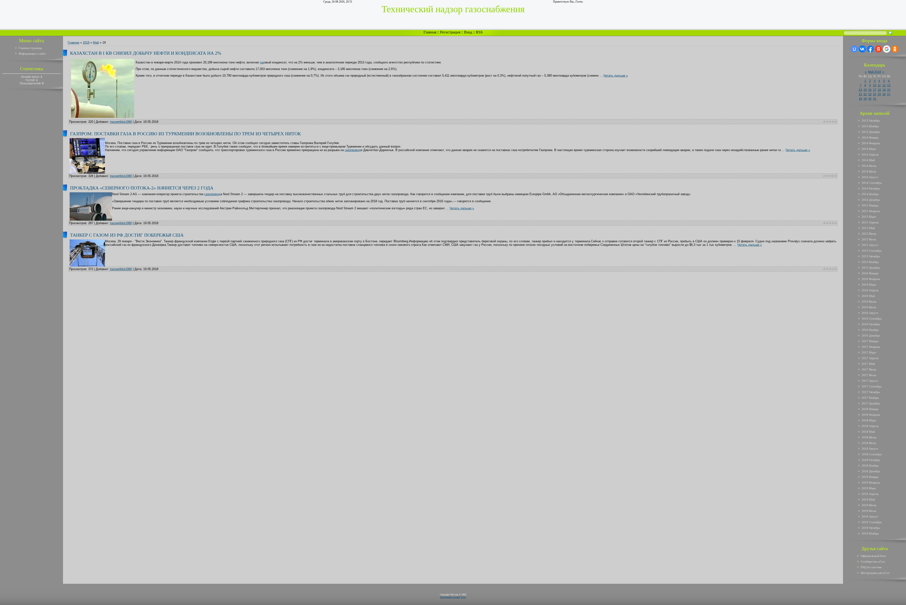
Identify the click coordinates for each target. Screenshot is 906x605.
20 (888, 89)
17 (874, 89)
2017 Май (868, 364)
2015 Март (869, 216)
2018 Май (868, 431)
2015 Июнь (869, 233)
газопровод (353, 150)
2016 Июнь (869, 301)
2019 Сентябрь (872, 522)
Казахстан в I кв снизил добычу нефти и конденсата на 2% (145, 53)
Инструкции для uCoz (875, 573)
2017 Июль (869, 375)
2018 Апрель (870, 426)
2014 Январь (870, 137)
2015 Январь (870, 205)
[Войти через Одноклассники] (894, 49)
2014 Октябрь (871, 188)
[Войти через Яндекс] (878, 49)
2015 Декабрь (871, 267)
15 (865, 89)
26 (884, 94)
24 (874, 94)
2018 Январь (870, 409)
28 (860, 98)
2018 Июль (869, 443)
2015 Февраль (871, 211)
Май (96, 42)
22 (865, 94)
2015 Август (870, 245)
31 (874, 98)
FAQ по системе (871, 567)
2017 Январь (870, 341)
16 (870, 89)
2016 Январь (870, 273)
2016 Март (869, 284)
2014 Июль (869, 171)
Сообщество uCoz (873, 561)
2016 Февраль (871, 279)
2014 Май (868, 160)
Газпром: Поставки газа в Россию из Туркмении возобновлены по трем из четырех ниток (185, 133)
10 (874, 85)
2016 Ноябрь (870, 330)
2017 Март (869, 352)
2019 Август (870, 516)
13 (888, 85)
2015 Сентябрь (872, 250)
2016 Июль (869, 307)
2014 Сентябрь (872, 183)
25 (879, 94)
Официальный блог (873, 556)
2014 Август (870, 177)
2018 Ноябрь (870, 465)
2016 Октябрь (871, 324)
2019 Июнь (869, 505)
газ (262, 62)
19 (884, 89)
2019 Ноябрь (870, 533)
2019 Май (868, 499)
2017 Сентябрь (872, 386)
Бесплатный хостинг (450, 597)
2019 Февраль (871, 482)
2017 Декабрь (871, 403)
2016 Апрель (870, 290)
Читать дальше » (615, 75)
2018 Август (870, 448)
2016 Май (868, 296)
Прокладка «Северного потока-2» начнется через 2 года (141, 187)
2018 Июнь (869, 437)
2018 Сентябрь (872, 454)
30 (870, 98)
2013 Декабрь (871, 132)
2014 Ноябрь (870, 194)
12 (884, 85)
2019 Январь (870, 477)
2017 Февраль (871, 347)
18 (879, 89)
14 (860, 89)
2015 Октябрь (871, 256)
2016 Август (870, 313)
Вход (468, 32)
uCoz (463, 597)
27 (888, 94)
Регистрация (450, 32)
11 (879, 85)
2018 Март (869, 420)
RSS (479, 32)
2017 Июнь (869, 369)
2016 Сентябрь (872, 318)
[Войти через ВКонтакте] (862, 49)
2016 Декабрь (871, 335)
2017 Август (870, 381)
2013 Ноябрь (870, 126)
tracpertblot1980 (121, 121)
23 (870, 94)
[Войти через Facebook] (870, 49)
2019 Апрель (870, 494)
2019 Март (869, 488)
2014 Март (869, 149)
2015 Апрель (870, 222)
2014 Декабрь (871, 200)
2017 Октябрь (871, 392)
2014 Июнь (869, 166)
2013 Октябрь (871, 120)
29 (865, 98)
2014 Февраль (871, 143)
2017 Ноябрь (870, 397)
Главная (430, 32)
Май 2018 (874, 72)
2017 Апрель (870, 358)
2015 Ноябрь (870, 262)
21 (860, 94)
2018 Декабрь (871, 471)
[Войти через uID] (854, 49)
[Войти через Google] (886, 49)
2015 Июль (869, 239)
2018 (86, 42)
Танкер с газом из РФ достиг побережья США (127, 235)
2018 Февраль (871, 414)
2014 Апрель (870, 154)
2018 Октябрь (871, 460)
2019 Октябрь (871, 528)
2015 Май (868, 228)
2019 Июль (869, 511)
